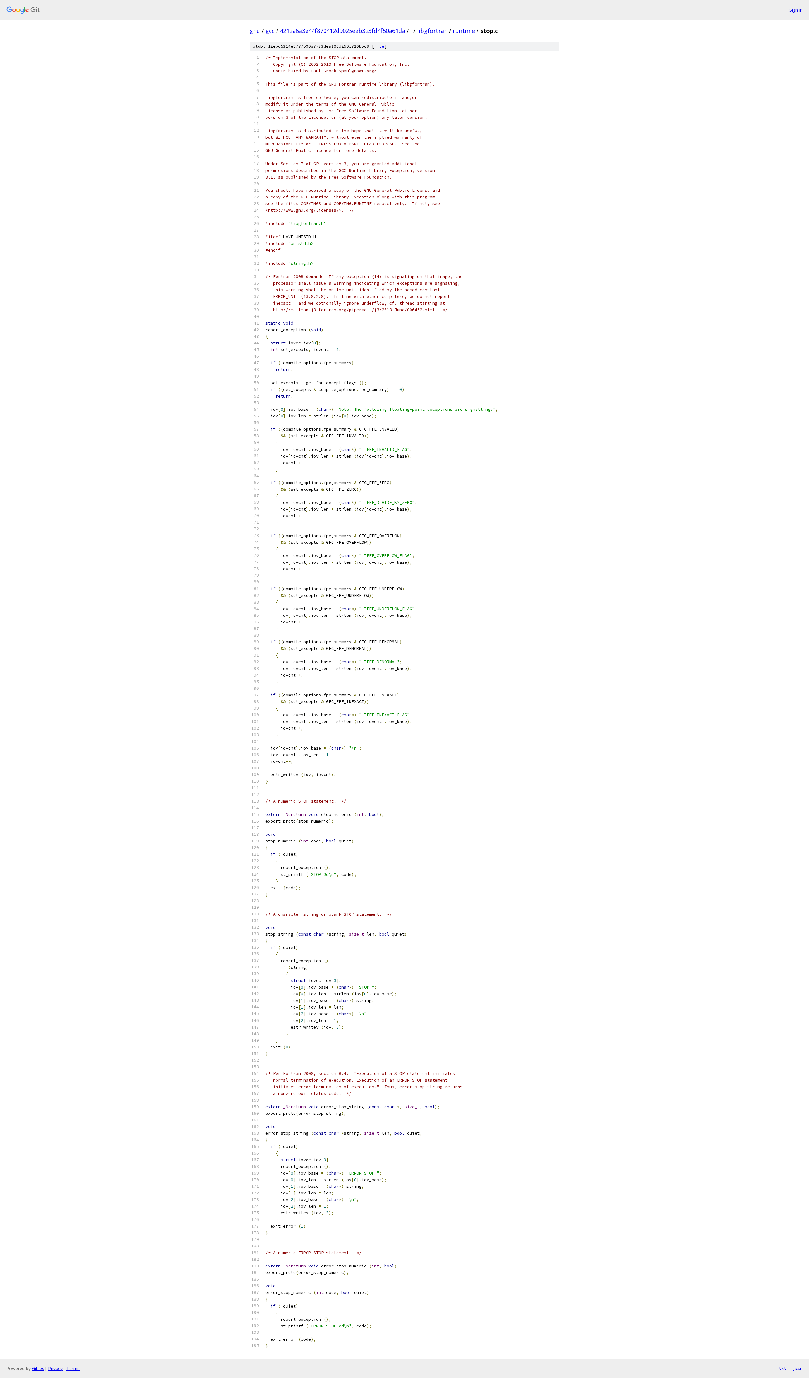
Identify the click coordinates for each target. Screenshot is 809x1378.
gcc (270, 30)
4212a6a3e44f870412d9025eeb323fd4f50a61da (342, 30)
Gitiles (38, 1368)
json (798, 1368)
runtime (464, 30)
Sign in (796, 10)
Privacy (55, 1368)
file (379, 46)
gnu (255, 30)
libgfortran (432, 30)
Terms (73, 1368)
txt (782, 1368)
